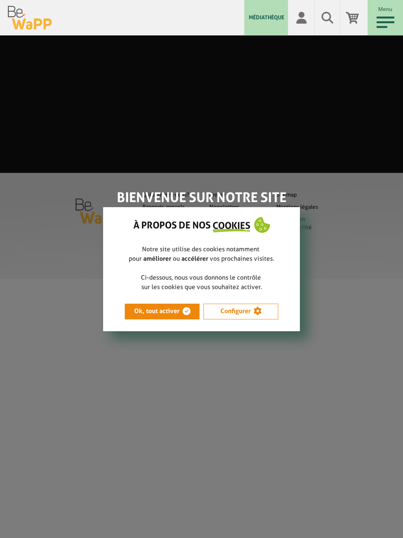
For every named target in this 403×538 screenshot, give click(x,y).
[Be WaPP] (126, 18)
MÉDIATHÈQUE (266, 17)
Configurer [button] (235, 311)
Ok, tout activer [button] (156, 311)
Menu (385, 9)
